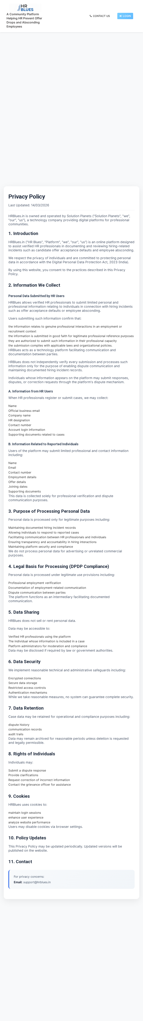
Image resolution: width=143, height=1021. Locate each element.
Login (127, 15)
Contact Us (101, 15)
